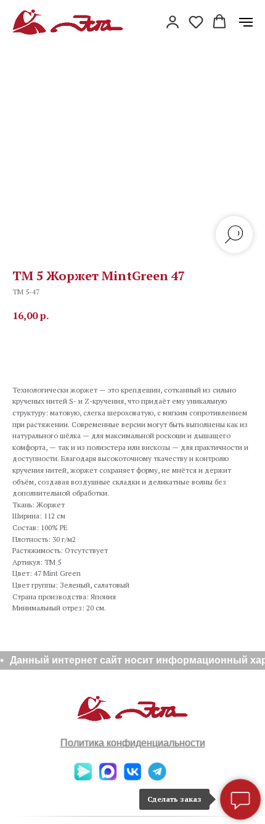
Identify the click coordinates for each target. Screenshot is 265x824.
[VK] (132, 777)
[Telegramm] (157, 777)
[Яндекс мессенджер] (83, 777)
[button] (172, 21)
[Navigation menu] (246, 22)
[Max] (108, 777)
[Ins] (182, 777)
